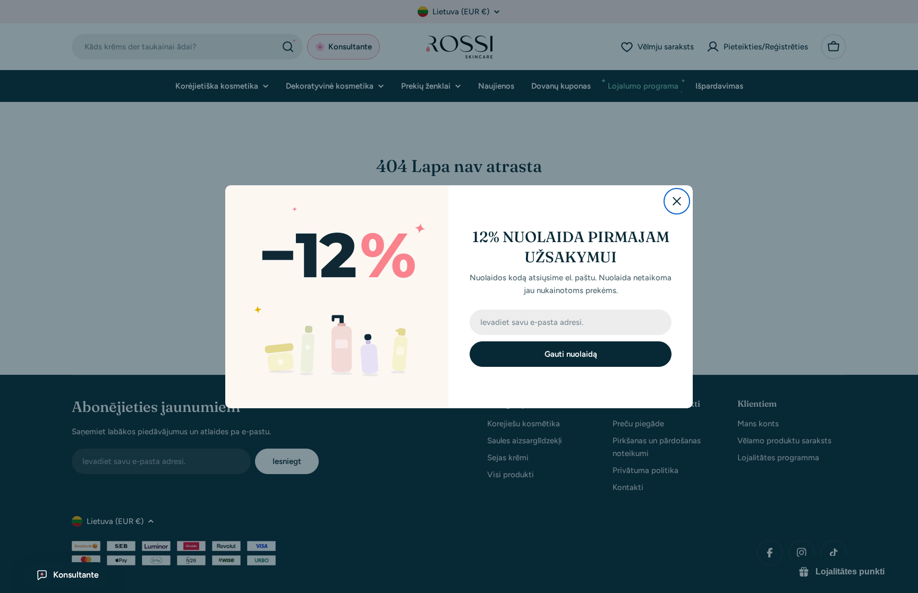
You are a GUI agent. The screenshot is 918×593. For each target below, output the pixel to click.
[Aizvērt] (676, 201)
